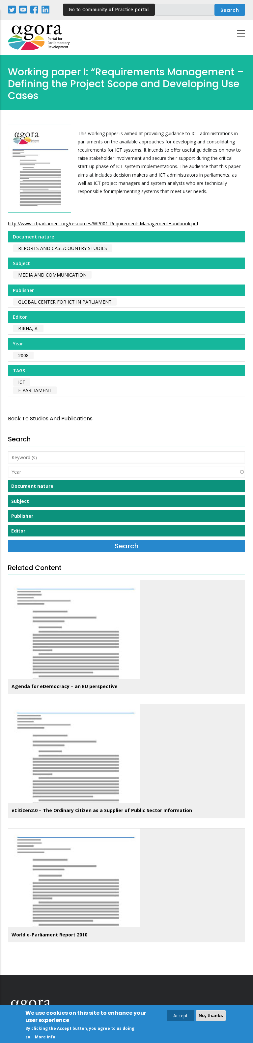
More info (45, 1037)
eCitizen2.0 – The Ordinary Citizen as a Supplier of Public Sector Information (102, 810)
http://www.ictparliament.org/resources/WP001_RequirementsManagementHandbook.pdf (103, 223)
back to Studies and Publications (50, 418)
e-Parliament (35, 390)
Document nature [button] (32, 486)
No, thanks (211, 1015)
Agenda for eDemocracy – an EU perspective (65, 686)
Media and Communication (52, 275)
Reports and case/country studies (62, 248)
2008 (23, 355)
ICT (21, 382)
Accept (180, 1015)
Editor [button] (18, 531)
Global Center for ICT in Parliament (65, 302)
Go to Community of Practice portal (109, 9)
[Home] (39, 38)
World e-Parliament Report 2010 (49, 934)
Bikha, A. (28, 328)
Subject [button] (20, 501)
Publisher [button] (22, 516)
